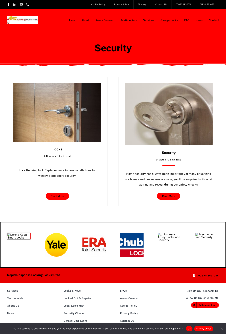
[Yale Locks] (56, 234)
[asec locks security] (207, 234)
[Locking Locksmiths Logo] (22, 17)
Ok (189, 328)
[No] (221, 328)
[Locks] (57, 85)
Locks (57, 149)
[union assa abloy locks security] (169, 234)
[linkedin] (14, 4)
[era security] (94, 234)
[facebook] (8, 4)
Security (169, 153)
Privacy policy (204, 328)
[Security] (169, 85)
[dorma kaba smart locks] (18, 234)
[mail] (21, 4)
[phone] (27, 4)
